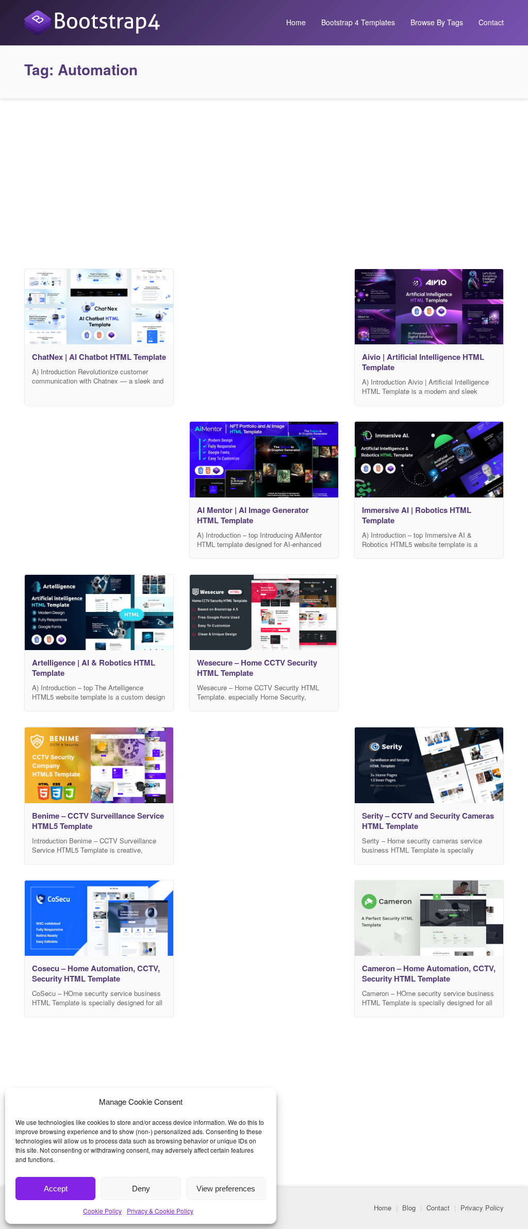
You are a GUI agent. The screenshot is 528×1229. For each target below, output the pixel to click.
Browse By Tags (436, 22)
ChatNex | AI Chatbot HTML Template (99, 356)
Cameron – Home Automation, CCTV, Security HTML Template (429, 973)
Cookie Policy (102, 1210)
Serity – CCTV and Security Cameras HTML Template (428, 821)
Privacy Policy (482, 1208)
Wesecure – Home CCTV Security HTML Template (257, 667)
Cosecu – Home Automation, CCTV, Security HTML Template (96, 973)
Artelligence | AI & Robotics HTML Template (93, 667)
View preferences (225, 1188)
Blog (409, 1208)
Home (296, 22)
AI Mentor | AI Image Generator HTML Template (253, 515)
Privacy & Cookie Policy (160, 1210)
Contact (491, 22)
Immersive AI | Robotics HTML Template (416, 515)
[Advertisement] (264, 181)
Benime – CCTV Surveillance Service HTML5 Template (98, 821)
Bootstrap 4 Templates (358, 22)
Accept (56, 1188)
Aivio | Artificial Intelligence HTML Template (423, 362)
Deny (141, 1188)
